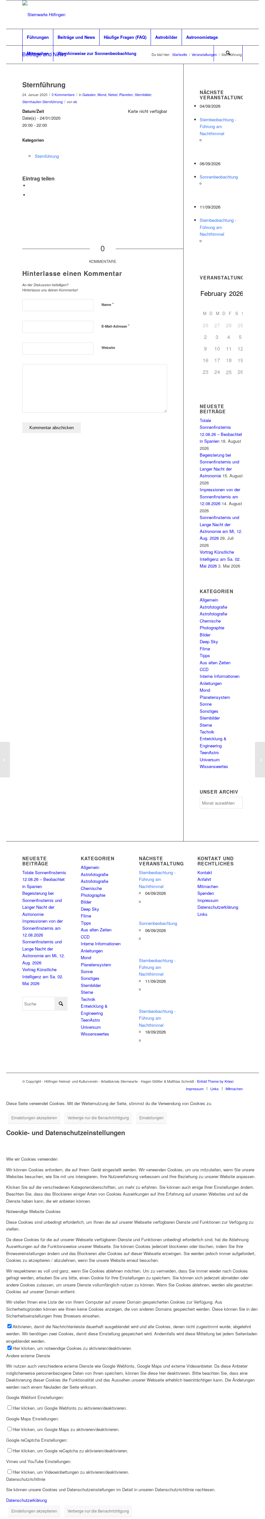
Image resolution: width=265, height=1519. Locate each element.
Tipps (205, 655)
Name (107, 304)
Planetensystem (215, 697)
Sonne (206, 704)
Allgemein (209, 600)
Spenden (205, 893)
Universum (210, 759)
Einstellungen (151, 1117)
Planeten (126, 94)
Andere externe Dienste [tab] (28, 1355)
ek (75, 101)
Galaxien (89, 94)
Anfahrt (204, 879)
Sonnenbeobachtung (219, 177)
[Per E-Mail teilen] (30, 195)
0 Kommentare (63, 94)
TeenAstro (209, 752)
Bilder (205, 635)
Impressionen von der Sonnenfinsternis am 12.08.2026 (220, 496)
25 (229, 372)
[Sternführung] (5, 759)
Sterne (206, 725)
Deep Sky (209, 641)
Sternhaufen (31, 101)
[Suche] (228, 53)
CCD (204, 669)
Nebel (112, 94)
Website (108, 347)
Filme (205, 649)
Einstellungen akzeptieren (34, 1117)
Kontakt (204, 872)
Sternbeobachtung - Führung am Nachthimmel (218, 126)
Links (202, 914)
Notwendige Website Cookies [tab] (33, 1211)
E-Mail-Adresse (115, 326)
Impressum (207, 900)
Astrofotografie (213, 607)
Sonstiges (209, 711)
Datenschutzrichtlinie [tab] (25, 1479)
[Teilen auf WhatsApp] (30, 185)
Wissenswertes (214, 766)
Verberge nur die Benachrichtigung (98, 1117)
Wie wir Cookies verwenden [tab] (32, 1159)
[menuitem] (37, 37)
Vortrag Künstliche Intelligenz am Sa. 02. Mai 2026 (220, 559)
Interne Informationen (219, 676)
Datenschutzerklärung (217, 907)
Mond (102, 94)
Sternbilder (143, 94)
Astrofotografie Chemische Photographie (213, 621)
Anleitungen (211, 683)
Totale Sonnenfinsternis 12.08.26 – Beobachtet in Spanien (44, 879)
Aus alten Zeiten (215, 662)
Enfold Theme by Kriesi (215, 1081)
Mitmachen (207, 886)
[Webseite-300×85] (43, 14)
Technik (207, 732)
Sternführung (52, 101)
